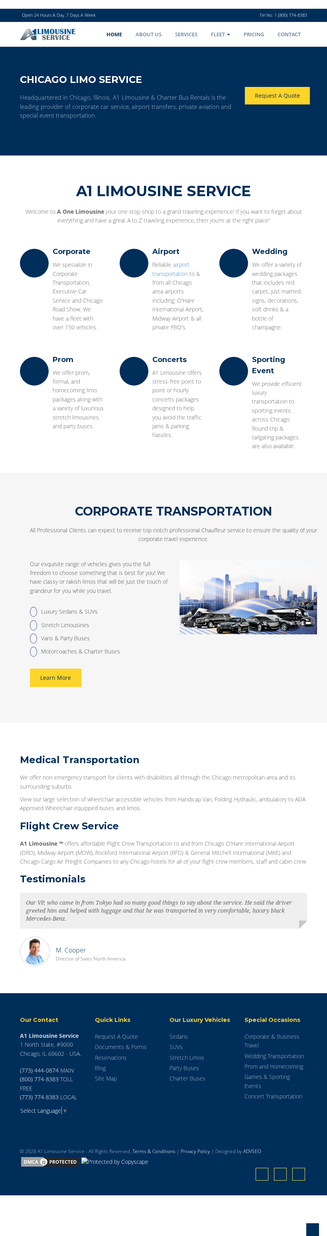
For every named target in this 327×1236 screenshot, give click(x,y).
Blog (100, 1068)
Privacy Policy (195, 1151)
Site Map (106, 1078)
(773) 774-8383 (39, 1097)
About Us (149, 34)
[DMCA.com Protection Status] (50, 1161)
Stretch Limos (186, 1057)
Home (114, 34)
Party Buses (184, 1068)
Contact (289, 34)
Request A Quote (277, 95)
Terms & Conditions (153, 1151)
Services (186, 34)
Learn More (55, 677)
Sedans (178, 1036)
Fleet (218, 34)
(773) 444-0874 (39, 1070)
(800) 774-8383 (39, 1079)
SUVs (176, 1047)
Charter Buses (187, 1078)
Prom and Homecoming (273, 1066)
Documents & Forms (121, 1047)
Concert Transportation (273, 1096)
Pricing (254, 34)
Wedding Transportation (274, 1056)
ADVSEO (252, 1151)
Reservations (111, 1057)
